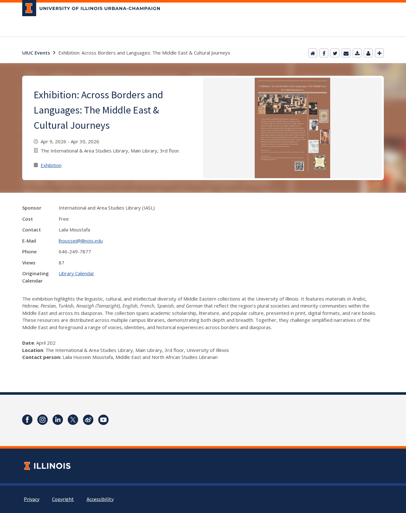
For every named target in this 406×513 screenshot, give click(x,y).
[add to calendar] (357, 53)
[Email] (346, 53)
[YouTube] (103, 420)
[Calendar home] (312, 53)
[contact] (368, 53)
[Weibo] (88, 420)
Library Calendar (76, 273)
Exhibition (51, 165)
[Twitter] (335, 53)
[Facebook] (323, 53)
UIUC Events (36, 52)
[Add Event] (379, 53)
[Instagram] (42, 420)
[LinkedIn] (58, 420)
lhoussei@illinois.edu (81, 240)
